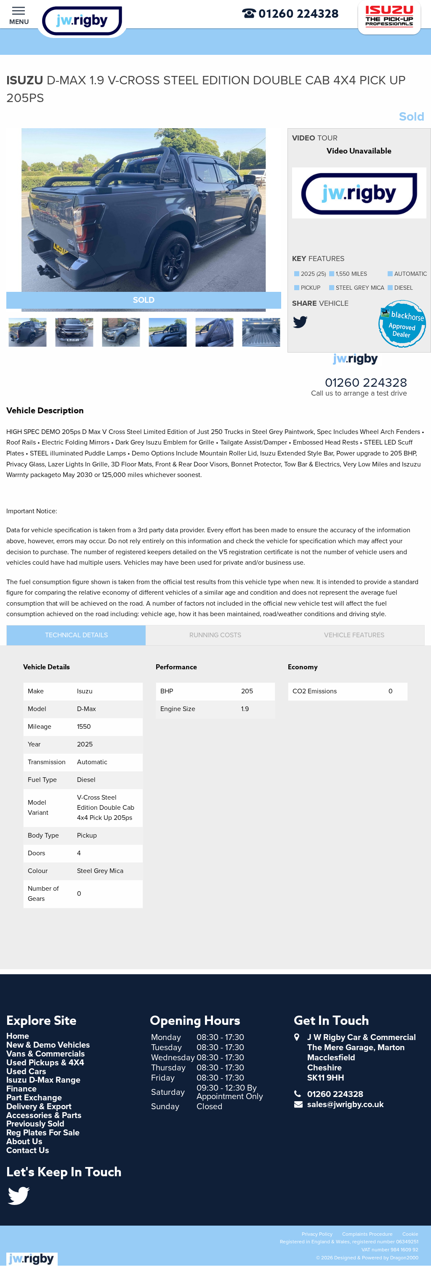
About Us (24, 1142)
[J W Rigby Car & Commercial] (68, 20)
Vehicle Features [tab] (354, 635)
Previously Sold (35, 1124)
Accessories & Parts (44, 1115)
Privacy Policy (317, 1234)
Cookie (410, 1234)
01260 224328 (298, 14)
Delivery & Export (39, 1107)
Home (17, 1036)
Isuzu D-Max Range (43, 1080)
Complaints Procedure (367, 1234)
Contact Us (27, 1150)
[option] (143, 220)
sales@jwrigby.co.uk (345, 1105)
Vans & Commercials (45, 1054)
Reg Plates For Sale (43, 1133)
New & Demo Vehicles (48, 1045)
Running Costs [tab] (215, 635)
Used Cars (26, 1072)
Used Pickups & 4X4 (45, 1063)
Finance (21, 1089)
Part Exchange (34, 1098)
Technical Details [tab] (76, 635)
